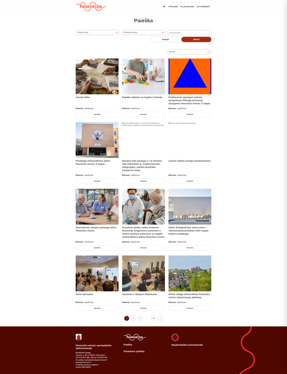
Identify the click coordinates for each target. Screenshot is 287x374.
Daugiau (97, 114)
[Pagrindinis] (164, 6)
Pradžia (128, 344)
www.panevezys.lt (83, 362)
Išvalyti (165, 39)
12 (154, 318)
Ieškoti (196, 39)
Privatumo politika (134, 351)
